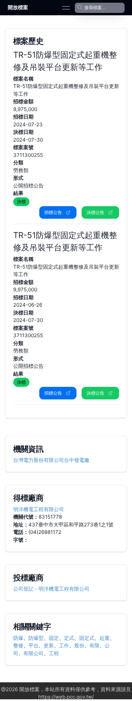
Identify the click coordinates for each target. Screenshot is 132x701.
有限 (94, 645)
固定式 (86, 638)
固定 (54, 638)
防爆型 (36, 638)
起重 (105, 638)
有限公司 (33, 653)
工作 (64, 645)
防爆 (18, 638)
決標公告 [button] (95, 212)
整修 (18, 645)
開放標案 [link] (18, 7)
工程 (54, 653)
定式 (69, 638)
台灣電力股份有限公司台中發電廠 (51, 460)
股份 (79, 645)
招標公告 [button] (53, 212)
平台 (33, 645)
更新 (49, 645)
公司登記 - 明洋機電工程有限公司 (51, 589)
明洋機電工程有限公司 (38, 509)
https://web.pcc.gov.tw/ (66, 697)
